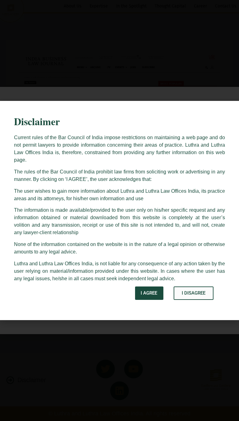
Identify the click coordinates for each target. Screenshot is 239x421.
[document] (119, 210)
